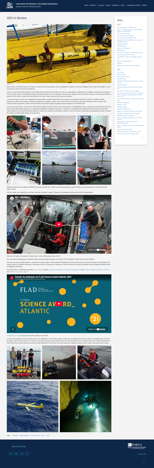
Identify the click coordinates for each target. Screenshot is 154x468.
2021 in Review (120, 72)
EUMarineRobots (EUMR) (14, 336)
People (108, 5)
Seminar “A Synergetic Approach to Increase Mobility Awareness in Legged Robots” (129, 30)
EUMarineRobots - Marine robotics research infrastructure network (127, 122)
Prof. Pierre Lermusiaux (16, 272)
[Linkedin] (10, 454)
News (123, 5)
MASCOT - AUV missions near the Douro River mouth (129, 111)
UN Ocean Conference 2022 (123, 33)
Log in (144, 462)
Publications (115, 5)
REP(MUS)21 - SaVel (121, 105)
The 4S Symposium (121, 46)
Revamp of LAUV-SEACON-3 (123, 48)
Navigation (119, 63)
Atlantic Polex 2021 (121, 79)
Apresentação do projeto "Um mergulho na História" (129, 57)
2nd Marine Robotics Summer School (126, 55)
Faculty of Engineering (91, 270)
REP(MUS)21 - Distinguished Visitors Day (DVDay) (128, 113)
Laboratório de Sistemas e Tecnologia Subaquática (37, 4)
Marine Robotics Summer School (125, 129)
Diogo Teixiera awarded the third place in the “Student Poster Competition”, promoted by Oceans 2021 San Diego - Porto (130, 94)
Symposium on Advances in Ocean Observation (128, 65)
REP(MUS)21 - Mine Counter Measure (125, 115)
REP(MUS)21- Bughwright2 (123, 102)
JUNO (47, 435)
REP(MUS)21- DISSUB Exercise (124, 109)
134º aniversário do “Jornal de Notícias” (126, 38)
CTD (118, 59)
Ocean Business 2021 (122, 85)
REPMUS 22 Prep (121, 50)
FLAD (43, 435)
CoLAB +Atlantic (38, 270)
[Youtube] (16, 454)
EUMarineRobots (24, 435)
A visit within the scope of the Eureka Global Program (130, 52)
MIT (26, 272)
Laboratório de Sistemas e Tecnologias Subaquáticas (64, 270)
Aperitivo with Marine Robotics (124, 61)
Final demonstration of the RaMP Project (127, 27)
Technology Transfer (133, 5)
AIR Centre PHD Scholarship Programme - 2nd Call (129, 131)
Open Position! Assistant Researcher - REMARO (128, 91)
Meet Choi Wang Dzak (122, 44)
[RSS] (27, 453)
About (86, 5)
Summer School (35, 435)
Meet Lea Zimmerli (121, 74)
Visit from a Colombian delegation (125, 36)
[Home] (11, 5)
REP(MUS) (15, 435)
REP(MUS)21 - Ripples (122, 107)
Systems (101, 5)
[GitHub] (22, 454)
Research (93, 5)
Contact (144, 5)
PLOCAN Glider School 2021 (123, 77)
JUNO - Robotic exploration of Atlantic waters (128, 134)
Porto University (104, 270)
